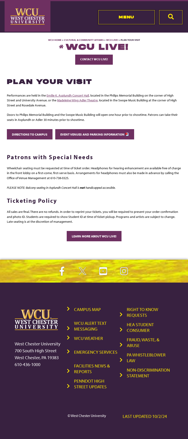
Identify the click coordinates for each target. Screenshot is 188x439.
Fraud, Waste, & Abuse (143, 342)
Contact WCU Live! (94, 59)
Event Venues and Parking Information (92, 134)
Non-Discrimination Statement (148, 372)
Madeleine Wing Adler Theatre (77, 100)
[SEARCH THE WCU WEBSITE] (170, 17)
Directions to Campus (29, 134)
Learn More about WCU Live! (94, 236)
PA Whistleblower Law (146, 357)
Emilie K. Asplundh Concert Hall (68, 95)
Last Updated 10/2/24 (145, 416)
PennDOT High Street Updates (90, 383)
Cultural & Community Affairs (84, 40)
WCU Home (54, 40)
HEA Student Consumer (140, 327)
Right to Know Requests (142, 312)
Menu (126, 16)
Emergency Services (95, 352)
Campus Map (87, 309)
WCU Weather (88, 338)
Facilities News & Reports (92, 368)
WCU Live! (112, 40)
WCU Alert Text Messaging (90, 326)
